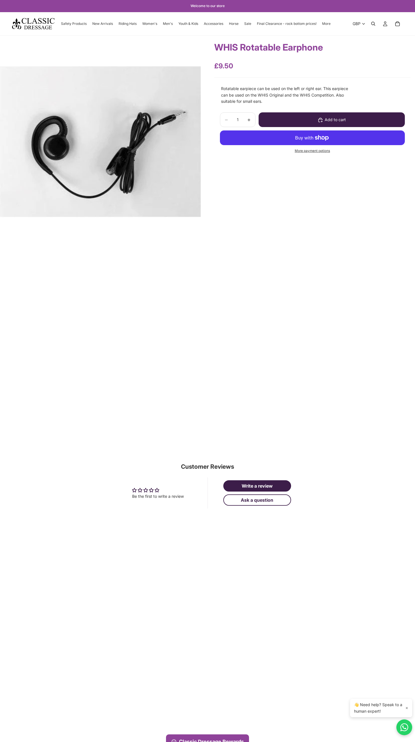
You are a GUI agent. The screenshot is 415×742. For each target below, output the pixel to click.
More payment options (312, 151)
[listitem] (326, 23)
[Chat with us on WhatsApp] (404, 727)
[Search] (373, 24)
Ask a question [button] (257, 500)
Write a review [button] (257, 486)
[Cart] (397, 24)
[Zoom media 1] (100, 141)
